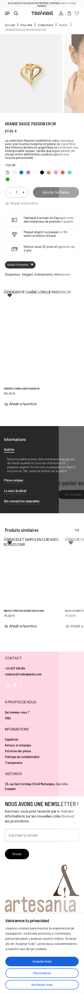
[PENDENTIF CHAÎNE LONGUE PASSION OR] (42, 337)
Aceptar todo (42, 961)
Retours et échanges (18, 745)
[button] (7, 13)
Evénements (44, 274)
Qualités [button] (9, 449)
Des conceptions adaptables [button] (22, 501)
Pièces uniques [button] (13, 480)
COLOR (11, 165)
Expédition (11, 739)
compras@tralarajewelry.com (23, 674)
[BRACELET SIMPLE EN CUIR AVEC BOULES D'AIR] (32, 572)
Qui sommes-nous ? (17, 712)
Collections (45, 25)
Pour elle (26, 25)
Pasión (63, 25)
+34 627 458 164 (15, 668)
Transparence (13, 762)
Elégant (27, 274)
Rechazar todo (42, 985)
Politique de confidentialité (22, 757)
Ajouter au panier (56, 192)
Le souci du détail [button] (15, 490)
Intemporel (62, 274)
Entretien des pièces (18, 751)
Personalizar (42, 973)
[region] (42, 953)
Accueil (10, 25)
